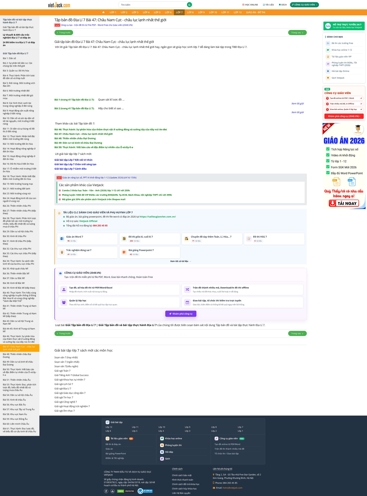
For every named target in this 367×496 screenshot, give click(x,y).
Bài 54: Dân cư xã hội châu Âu (18, 395)
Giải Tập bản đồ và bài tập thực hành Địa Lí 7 (18, 28)
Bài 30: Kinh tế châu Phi (14, 236)
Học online (251, 4)
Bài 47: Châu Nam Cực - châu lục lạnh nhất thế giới (19, 348)
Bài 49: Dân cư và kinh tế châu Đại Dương (18, 363)
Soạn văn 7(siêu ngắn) (66, 366)
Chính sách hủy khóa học (184, 488)
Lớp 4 (146, 12)
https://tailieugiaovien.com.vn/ (158, 216)
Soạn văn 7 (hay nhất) (66, 357)
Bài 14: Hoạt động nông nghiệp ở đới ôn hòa (19, 150)
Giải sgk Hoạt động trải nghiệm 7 (72, 406)
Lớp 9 (201, 12)
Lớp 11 (225, 12)
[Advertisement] (181, 73)
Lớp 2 (124, 12)
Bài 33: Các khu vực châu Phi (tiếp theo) (19, 255)
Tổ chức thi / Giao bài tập (227, 453)
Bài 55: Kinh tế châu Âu (14, 399)
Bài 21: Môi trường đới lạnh (16, 188)
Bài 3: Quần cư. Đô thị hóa (16, 70)
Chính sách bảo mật (182, 475)
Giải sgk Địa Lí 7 (62, 388)
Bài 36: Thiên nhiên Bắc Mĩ (16, 273)
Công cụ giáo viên (304, 4)
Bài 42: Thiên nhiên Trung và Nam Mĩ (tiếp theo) (19, 315)
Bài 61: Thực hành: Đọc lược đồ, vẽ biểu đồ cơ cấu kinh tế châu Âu (19, 430)
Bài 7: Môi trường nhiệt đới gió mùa (18, 97)
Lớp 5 (157, 12)
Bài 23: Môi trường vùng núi (17, 193)
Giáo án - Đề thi (255, 12)
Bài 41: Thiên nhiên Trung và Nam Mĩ (19, 307)
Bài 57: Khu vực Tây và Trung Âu (19, 409)
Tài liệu (270, 4)
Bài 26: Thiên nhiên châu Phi (17, 205)
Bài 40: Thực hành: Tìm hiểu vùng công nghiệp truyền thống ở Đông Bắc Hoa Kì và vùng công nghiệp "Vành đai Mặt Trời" (19, 296)
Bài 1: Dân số (9, 58)
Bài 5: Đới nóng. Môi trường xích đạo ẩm (19, 84)
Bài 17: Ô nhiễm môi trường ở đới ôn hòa (19, 170)
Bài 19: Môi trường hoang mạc (18, 183)
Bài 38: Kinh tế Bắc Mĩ (14, 283)
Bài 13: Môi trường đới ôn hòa (18, 143)
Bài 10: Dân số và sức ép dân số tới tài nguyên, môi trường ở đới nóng (18, 121)
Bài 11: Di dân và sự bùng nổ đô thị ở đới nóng (19, 130)
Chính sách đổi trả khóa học (185, 484)
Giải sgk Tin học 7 (63, 397)
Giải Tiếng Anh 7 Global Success (71, 375)
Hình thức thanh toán (182, 479)
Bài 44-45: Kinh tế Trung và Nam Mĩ (19, 330)
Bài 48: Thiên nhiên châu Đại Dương (17, 355)
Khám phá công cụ (182, 313)
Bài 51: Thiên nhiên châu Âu (17, 379)
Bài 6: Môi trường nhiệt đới (16, 90)
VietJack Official (88, 221)
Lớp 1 (113, 12)
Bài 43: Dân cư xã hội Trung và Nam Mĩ (18, 322)
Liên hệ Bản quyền (181, 493)
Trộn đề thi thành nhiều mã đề (229, 448)
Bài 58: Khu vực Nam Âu (15, 414)
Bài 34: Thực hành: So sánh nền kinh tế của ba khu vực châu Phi (18, 262)
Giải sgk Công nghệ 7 (65, 401)
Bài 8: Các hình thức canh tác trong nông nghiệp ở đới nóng (17, 104)
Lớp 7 (179, 12)
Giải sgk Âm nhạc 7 (64, 410)
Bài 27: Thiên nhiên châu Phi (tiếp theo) (19, 212)
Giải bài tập (116, 422)
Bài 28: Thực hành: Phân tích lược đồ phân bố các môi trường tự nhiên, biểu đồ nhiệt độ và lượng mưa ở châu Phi (19, 222)
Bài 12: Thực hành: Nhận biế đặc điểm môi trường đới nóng (19, 137)
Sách (284, 4)
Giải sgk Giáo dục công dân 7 (69, 393)
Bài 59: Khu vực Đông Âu (15, 418)
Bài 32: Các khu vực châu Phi (17, 248)
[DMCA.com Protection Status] (126, 491)
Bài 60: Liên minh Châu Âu (16, 423)
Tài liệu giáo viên (121, 438)
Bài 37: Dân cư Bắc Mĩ (14, 278)
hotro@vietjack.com (232, 487)
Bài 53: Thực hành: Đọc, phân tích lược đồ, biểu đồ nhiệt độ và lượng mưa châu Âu (19, 387)
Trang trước (65, 32)
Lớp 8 (190, 12)
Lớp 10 (213, 12)
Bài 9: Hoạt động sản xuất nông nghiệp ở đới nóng (18, 112)
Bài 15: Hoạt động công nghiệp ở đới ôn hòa (19, 157)
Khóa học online (173, 438)
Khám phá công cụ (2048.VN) (343, 116)
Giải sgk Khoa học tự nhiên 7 (69, 379)
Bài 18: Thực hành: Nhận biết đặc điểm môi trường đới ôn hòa (19, 177)
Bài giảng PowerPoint (116, 453)
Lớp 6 (168, 12)
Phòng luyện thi (173, 445)
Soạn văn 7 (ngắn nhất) (66, 361)
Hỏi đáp (169, 451)
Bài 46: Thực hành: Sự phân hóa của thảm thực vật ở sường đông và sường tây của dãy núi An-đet (19, 339)
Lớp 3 (135, 12)
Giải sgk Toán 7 (62, 370)
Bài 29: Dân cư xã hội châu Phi (18, 231)
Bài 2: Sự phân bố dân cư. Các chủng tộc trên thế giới (17, 64)
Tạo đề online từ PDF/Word (227, 444)
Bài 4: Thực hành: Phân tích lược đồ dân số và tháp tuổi (19, 77)
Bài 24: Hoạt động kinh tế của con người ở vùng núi (19, 199)
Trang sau (296, 32)
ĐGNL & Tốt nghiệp (115, 458)
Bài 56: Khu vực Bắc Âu (14, 404)
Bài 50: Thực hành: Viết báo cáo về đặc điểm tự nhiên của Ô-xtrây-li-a (19, 372)
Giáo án (109, 448)
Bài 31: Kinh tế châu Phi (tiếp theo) (17, 242)
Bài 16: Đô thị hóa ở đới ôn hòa (18, 163)
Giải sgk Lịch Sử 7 (63, 384)
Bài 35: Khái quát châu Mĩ (15, 268)
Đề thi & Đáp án (113, 444)
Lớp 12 (238, 12)
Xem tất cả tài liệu (179, 261)
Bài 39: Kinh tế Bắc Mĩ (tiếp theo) (19, 287)
